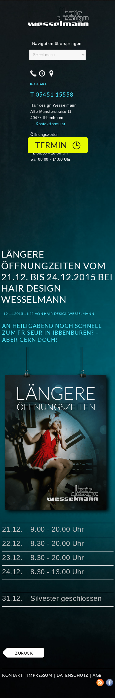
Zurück (24, 652)
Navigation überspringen (57, 43)
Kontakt (12, 675)
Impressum (39, 675)
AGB (97, 675)
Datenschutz (72, 675)
